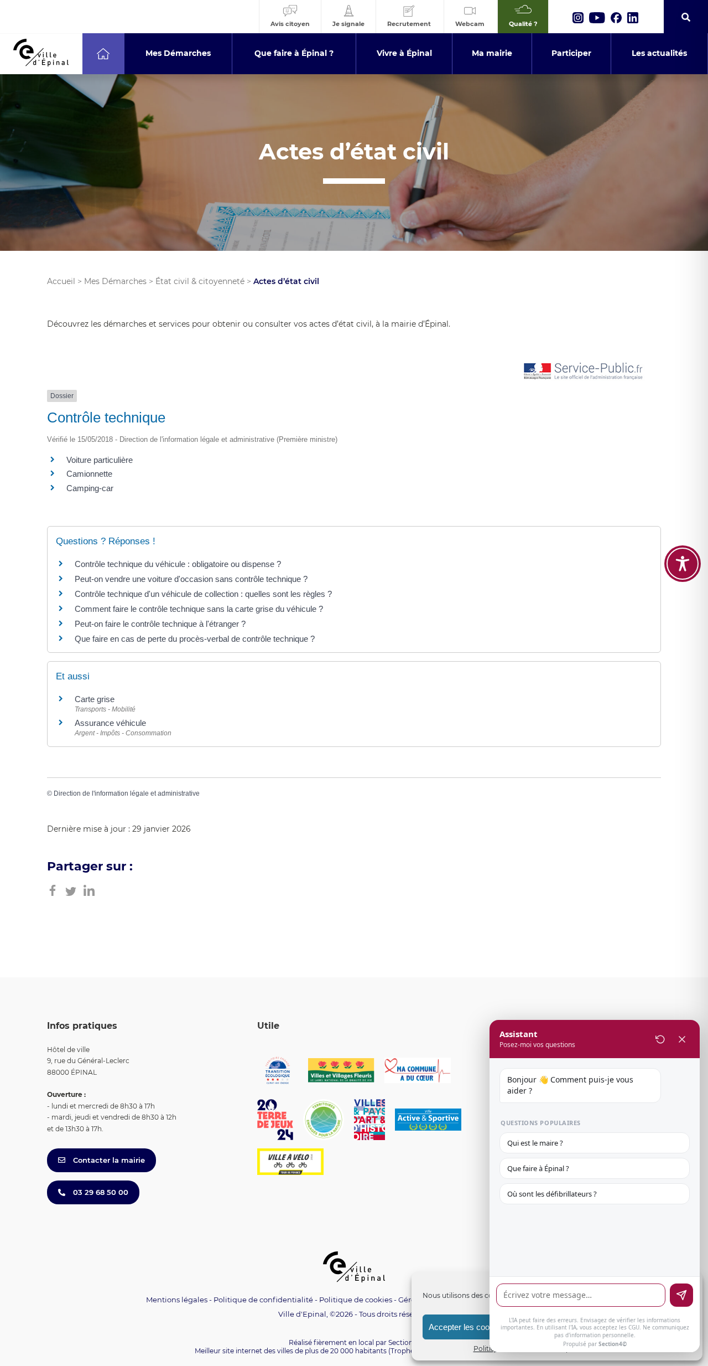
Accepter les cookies (466, 1327)
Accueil (61, 281)
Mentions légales (176, 1299)
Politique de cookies (355, 1299)
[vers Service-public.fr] (583, 371)
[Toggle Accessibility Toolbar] (682, 564)
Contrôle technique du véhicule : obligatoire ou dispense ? (178, 564)
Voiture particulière (99, 460)
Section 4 (403, 1342)
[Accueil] (103, 53)
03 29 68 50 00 (99, 1192)
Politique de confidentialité (263, 1299)
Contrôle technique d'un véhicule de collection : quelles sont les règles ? (203, 594)
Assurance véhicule (110, 723)
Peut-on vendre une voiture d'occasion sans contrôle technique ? (191, 579)
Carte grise (94, 699)
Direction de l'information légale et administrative (127, 793)
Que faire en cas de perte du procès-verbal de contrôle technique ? (195, 638)
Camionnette (89, 473)
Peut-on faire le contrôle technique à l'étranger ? (160, 623)
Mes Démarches (115, 281)
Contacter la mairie (108, 1160)
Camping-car (89, 488)
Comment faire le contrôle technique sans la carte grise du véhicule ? (199, 609)
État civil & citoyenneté (199, 281)
